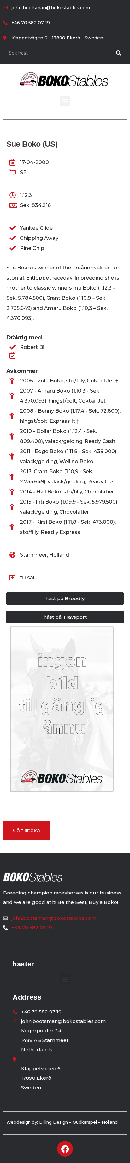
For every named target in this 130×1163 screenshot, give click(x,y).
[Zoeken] (119, 53)
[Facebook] (65, 1149)
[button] (65, 101)
